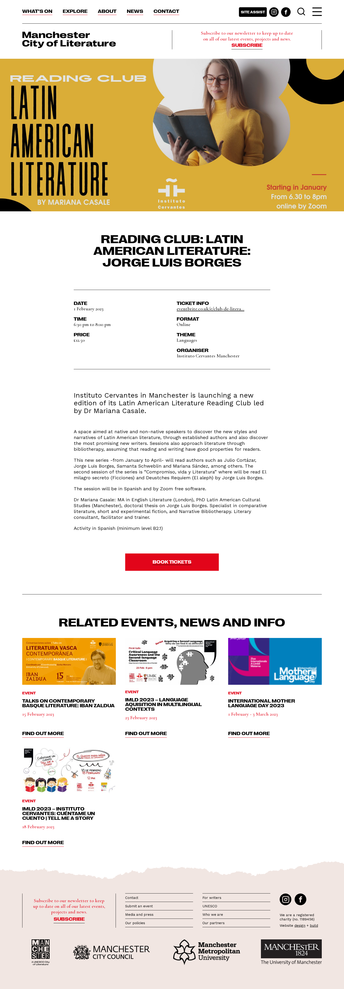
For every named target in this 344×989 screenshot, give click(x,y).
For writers (211, 898)
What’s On (37, 11)
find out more (43, 733)
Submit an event (139, 906)
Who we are (212, 914)
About (107, 11)
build (314, 925)
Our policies (135, 923)
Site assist (253, 12)
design (299, 925)
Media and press (139, 914)
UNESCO (209, 906)
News (135, 11)
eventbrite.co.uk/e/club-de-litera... (210, 309)
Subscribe (247, 45)
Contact (166, 11)
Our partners (213, 923)
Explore (75, 11)
